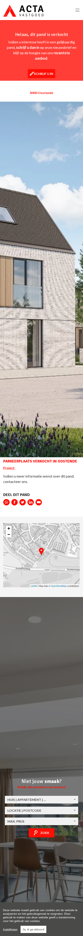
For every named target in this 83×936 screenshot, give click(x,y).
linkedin (30, 502)
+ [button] (8, 528)
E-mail (38, 502)
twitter (22, 502)
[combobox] (41, 799)
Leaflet (34, 585)
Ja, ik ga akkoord (33, 929)
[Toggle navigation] (77, 10)
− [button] (8, 534)
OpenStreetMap (58, 585)
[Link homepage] (23, 11)
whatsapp (6, 502)
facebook (14, 502)
